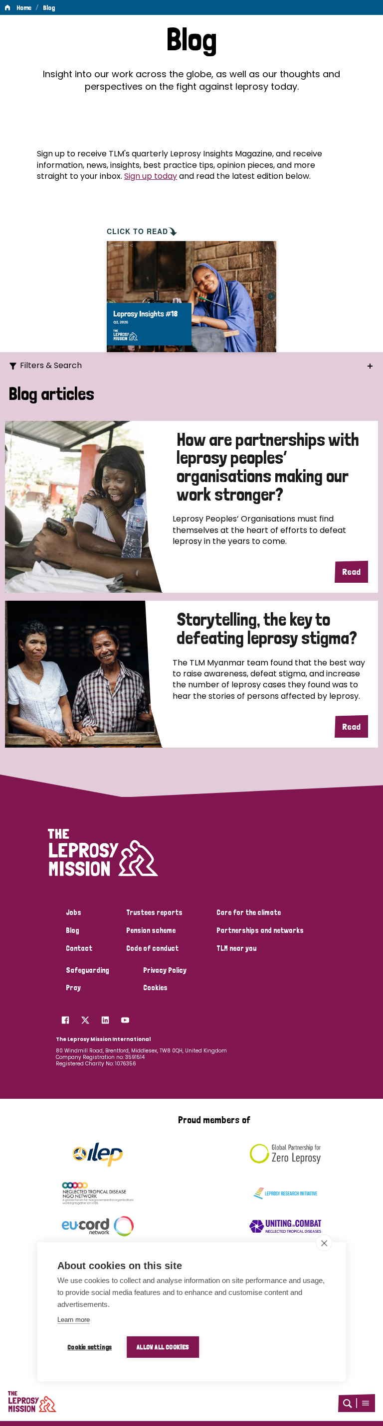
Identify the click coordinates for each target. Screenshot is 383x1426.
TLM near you (236, 948)
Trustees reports (154, 912)
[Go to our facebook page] (65, 1018)
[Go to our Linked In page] (105, 1018)
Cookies (155, 987)
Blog (49, 7)
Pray (73, 987)
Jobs (73, 912)
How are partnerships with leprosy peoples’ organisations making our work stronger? (268, 467)
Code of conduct (152, 948)
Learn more (73, 1319)
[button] (365, 1403)
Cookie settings (89, 1347)
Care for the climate (248, 912)
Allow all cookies (163, 1347)
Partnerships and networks (260, 930)
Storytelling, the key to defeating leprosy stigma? (267, 629)
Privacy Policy (165, 970)
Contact (79, 948)
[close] (324, 1242)
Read (351, 571)
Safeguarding (87, 970)
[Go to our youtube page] (125, 1018)
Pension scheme (151, 930)
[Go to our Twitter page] (85, 1018)
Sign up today (150, 176)
